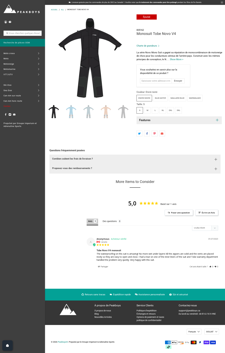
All (62, 10)
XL (163, 110)
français (192, 331)
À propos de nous (102, 310)
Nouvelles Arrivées (103, 317)
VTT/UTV (8, 74)
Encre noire (144, 98)
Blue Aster (160, 98)
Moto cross (9, 53)
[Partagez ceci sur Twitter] (139, 133)
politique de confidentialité (149, 320)
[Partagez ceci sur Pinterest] (155, 133)
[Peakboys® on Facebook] (6, 115)
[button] (211, 266)
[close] (221, 2)
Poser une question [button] (180, 212)
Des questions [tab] (110, 221)
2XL (170, 110)
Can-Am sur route (12, 95)
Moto (6, 58)
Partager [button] (104, 266)
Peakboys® (63, 342)
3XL (178, 110)
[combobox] (23, 33)
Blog (96, 314)
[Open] (7, 345)
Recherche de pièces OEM (17, 42)
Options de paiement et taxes (150, 317)
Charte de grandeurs (147, 45)
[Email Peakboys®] (14, 115)
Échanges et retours (146, 314)
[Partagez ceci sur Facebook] (147, 133)
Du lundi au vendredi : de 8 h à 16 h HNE (197, 314)
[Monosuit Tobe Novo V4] (90, 57)
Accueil (54, 10)
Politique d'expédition (147, 310)
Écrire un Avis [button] (208, 212)
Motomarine (9, 69)
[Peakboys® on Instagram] (10, 115)
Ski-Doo (7, 85)
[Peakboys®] (22, 9)
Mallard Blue (177, 98)
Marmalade (195, 98)
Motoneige (9, 64)
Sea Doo (8, 90)
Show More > (176, 59)
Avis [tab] (90, 221)
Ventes (7, 106)
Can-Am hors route (13, 101)
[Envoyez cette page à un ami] (162, 133)
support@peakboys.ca (189, 310)
